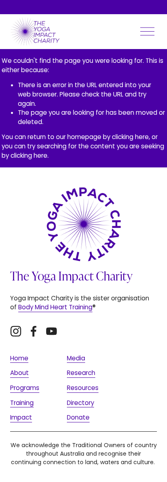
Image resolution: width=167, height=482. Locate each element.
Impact (21, 417)
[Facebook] (33, 331)
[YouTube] (51, 331)
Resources (82, 387)
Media (76, 358)
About (19, 372)
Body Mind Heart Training (55, 307)
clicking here (130, 137)
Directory (80, 402)
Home (19, 358)
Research (81, 372)
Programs (24, 387)
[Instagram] (15, 331)
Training (22, 402)
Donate (78, 417)
